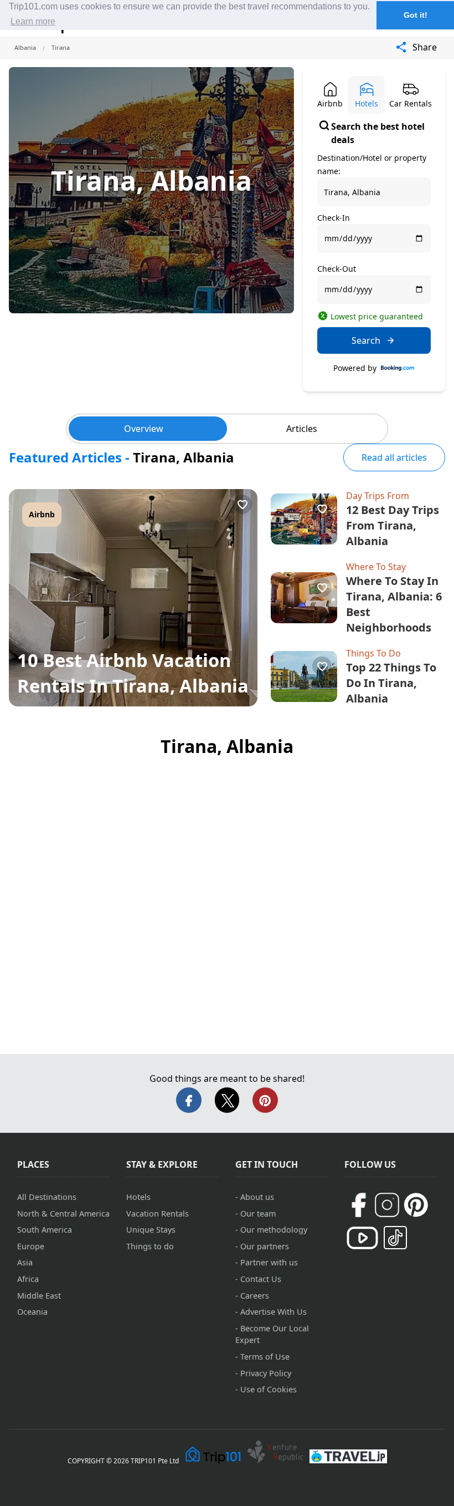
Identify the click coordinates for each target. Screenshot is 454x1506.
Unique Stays (151, 1229)
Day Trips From (377, 496)
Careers (254, 1295)
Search (366, 340)
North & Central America (63, 1213)
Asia (25, 1262)
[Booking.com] (397, 368)
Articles (301, 429)
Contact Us (260, 1279)
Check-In (333, 217)
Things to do (150, 1246)
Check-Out (336, 268)
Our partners (264, 1246)
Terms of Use (265, 1356)
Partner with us (269, 1262)
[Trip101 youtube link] (362, 1238)
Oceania (32, 1311)
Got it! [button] (415, 15)
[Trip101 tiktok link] (395, 1237)
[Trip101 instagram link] (387, 1205)
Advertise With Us (273, 1311)
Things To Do (373, 653)
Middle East (39, 1295)
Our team (258, 1213)
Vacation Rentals (157, 1213)
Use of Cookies (268, 1389)
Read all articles (394, 457)
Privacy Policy (265, 1373)
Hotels (138, 1197)
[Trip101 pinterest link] (416, 1205)
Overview (143, 429)
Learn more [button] (33, 21)
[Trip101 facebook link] (358, 1205)
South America (44, 1229)
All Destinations (46, 1197)
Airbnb (42, 514)
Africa (28, 1279)
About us (257, 1197)
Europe (30, 1246)
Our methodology (273, 1229)
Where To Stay (376, 567)
